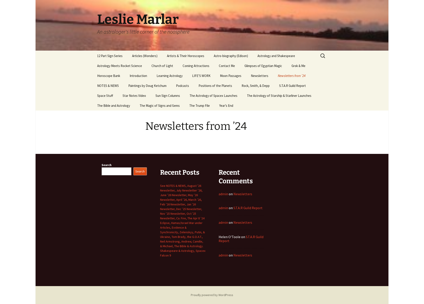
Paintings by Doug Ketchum (147, 86)
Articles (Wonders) (144, 56)
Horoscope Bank (108, 76)
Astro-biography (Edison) (231, 56)
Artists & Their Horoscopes (185, 56)
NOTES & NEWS (108, 86)
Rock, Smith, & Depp (256, 86)
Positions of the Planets (215, 86)
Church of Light (162, 66)
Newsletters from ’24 (291, 76)
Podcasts (182, 86)
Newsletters (259, 76)
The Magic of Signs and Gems (160, 105)
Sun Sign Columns (167, 96)
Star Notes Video (134, 96)
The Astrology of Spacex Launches (213, 96)
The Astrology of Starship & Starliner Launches (279, 96)
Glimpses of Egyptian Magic (263, 66)
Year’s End (226, 105)
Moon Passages (230, 76)
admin (223, 194)
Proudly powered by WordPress (212, 295)
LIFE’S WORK (201, 76)
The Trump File (199, 105)
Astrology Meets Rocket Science (119, 66)
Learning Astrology (170, 76)
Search (107, 165)
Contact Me (227, 66)
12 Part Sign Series (110, 56)
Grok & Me (298, 66)
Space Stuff (105, 96)
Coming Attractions (196, 66)
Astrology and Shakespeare (276, 56)
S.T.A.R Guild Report (292, 86)
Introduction (138, 76)
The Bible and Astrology (113, 105)
